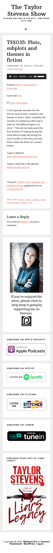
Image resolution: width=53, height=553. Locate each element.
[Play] (10, 76)
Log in (40, 543)
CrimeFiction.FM (15, 189)
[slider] (41, 76)
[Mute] (35, 76)
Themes (24, 202)
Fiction (21, 199)
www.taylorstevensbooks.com (22, 156)
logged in (25, 221)
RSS (20, 95)
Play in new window (25, 84)
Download (12, 88)
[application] (26, 76)
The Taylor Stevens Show (26, 10)
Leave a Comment (15, 69)
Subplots (35, 199)
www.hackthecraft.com (18, 167)
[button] (26, 29)
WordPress (29, 543)
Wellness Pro (30, 541)
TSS (30, 202)
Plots (28, 199)
